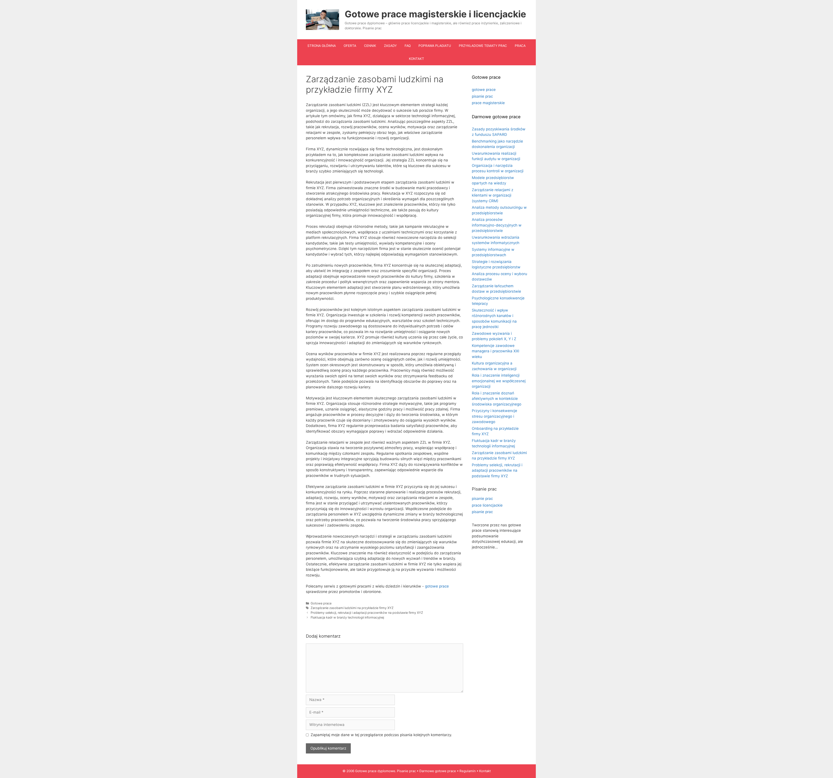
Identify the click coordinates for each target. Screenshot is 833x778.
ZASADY (390, 46)
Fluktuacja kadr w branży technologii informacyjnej (347, 617)
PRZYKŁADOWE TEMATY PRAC (483, 46)
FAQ (408, 46)
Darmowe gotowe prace (437, 771)
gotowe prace (437, 586)
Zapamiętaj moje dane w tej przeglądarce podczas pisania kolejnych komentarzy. (381, 735)
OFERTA (350, 46)
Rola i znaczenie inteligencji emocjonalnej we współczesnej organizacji (499, 381)
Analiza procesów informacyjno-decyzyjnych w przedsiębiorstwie (496, 225)
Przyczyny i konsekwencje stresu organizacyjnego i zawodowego (494, 416)
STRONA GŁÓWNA (321, 46)
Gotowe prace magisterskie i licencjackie (435, 14)
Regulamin (467, 771)
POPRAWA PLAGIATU (434, 46)
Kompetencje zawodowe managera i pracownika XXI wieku (495, 351)
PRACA (520, 46)
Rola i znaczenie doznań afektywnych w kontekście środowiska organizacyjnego (496, 398)
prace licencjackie (487, 505)
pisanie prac (482, 96)
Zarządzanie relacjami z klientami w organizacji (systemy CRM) (492, 195)
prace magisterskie (488, 103)
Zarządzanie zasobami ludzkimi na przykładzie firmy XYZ (352, 608)
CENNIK (370, 46)
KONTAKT (416, 59)
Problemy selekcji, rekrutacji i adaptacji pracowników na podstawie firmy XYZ (367, 612)
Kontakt (485, 771)
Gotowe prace (321, 603)
